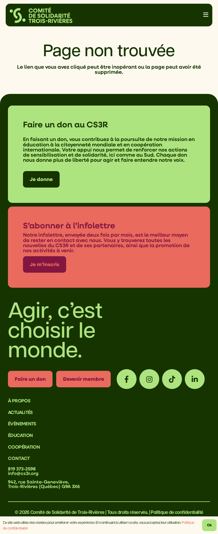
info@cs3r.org (23, 473)
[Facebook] (127, 379)
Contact (19, 458)
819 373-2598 (22, 469)
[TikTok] (172, 379)
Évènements (22, 424)
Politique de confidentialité (177, 512)
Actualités (20, 412)
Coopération (24, 447)
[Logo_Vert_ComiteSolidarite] (41, 15)
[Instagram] (149, 379)
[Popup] (205, 15)
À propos (19, 401)
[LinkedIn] (195, 379)
